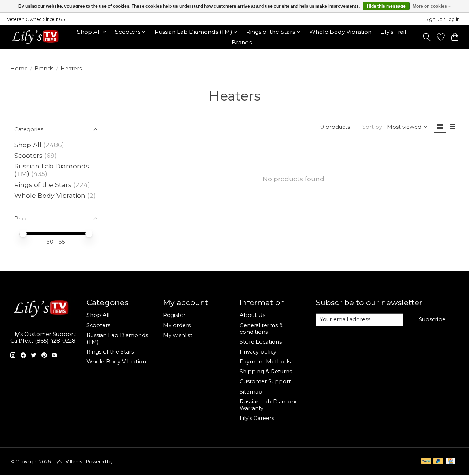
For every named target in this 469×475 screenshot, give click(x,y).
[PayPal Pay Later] (438, 461)
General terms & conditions (261, 328)
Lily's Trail (393, 31)
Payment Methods (265, 361)
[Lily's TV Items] (37, 37)
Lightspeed (126, 461)
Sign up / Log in (442, 19)
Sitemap (251, 391)
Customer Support (265, 381)
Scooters (28, 155)
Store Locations (261, 342)
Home (19, 68)
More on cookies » (432, 6)
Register (174, 315)
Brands (242, 42)
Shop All (27, 145)
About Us (252, 315)
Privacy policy (258, 351)
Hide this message (386, 6)
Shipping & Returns (266, 371)
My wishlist (177, 335)
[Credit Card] (450, 461)
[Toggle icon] (426, 37)
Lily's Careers (257, 418)
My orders (177, 325)
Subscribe (432, 319)
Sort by (372, 127)
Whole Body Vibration (340, 31)
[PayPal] (426, 461)
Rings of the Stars (42, 185)
